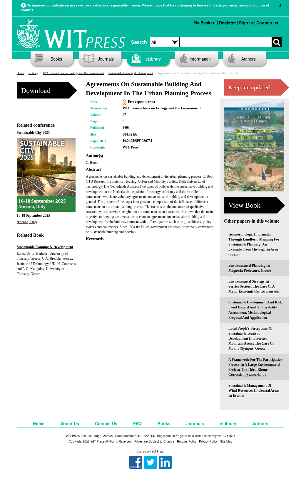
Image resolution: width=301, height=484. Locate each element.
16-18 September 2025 (33, 215)
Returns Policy (186, 441)
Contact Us (106, 423)
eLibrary (153, 59)
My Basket (203, 23)
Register (227, 23)
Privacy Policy (208, 441)
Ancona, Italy (27, 222)
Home (20, 73)
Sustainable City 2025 (33, 133)
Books (56, 59)
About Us (69, 423)
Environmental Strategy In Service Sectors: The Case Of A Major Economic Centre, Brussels (253, 286)
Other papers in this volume (251, 220)
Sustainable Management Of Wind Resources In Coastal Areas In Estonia (253, 390)
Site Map (226, 441)
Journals (106, 59)
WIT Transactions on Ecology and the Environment (73, 73)
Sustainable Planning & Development (130, 73)
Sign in (246, 23)
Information (200, 59)
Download (36, 90)
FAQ (137, 423)
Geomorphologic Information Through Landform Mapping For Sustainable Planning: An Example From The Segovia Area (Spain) (253, 244)
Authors (248, 59)
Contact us (267, 23)
